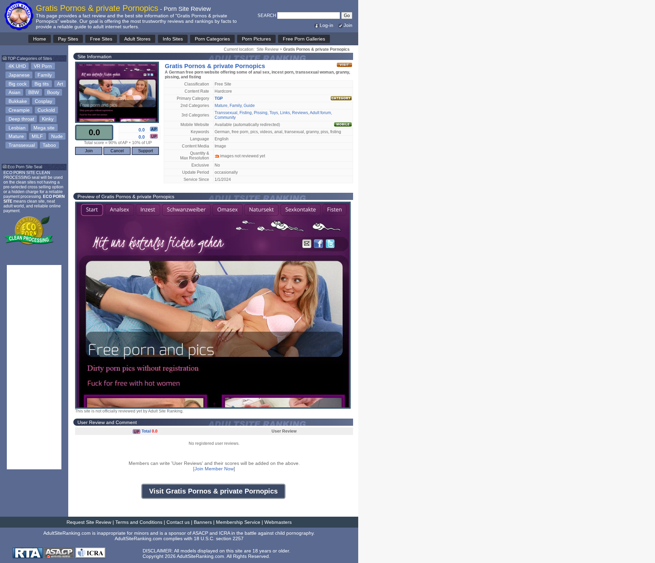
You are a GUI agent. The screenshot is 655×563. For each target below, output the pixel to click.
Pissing (260, 112)
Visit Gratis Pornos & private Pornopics (213, 491)
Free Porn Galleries (304, 39)
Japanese (19, 75)
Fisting (245, 112)
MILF (37, 136)
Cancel (117, 150)
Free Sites (101, 39)
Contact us (178, 522)
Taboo (49, 145)
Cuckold (46, 110)
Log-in (326, 25)
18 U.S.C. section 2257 (219, 538)
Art (60, 84)
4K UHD (17, 66)
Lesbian (17, 127)
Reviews (300, 112)
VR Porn (43, 66)
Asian (14, 92)
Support (145, 150)
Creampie (19, 110)
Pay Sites (68, 39)
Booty (53, 92)
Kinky (48, 119)
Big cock (18, 84)
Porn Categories (212, 39)
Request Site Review (89, 522)
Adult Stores (137, 39)
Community (225, 117)
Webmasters (278, 522)
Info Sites (173, 39)
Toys (274, 112)
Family (45, 75)
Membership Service (238, 522)
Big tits (41, 84)
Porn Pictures (256, 39)
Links (285, 112)
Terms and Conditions (138, 522)
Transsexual (22, 145)
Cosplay (43, 101)
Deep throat (21, 119)
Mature (16, 136)
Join (348, 25)
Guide (249, 105)
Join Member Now (214, 468)
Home (39, 39)
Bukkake (18, 101)
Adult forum (320, 112)
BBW (33, 92)
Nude (57, 136)
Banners (203, 522)
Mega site (44, 127)
